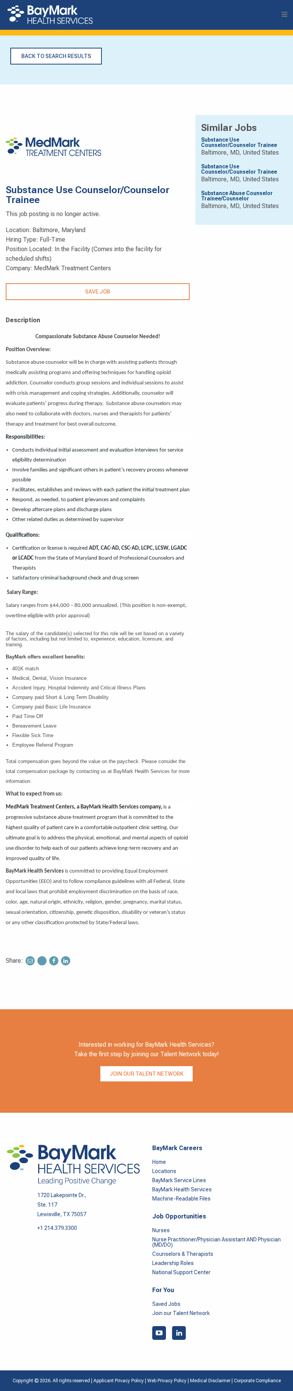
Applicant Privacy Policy (118, 1380)
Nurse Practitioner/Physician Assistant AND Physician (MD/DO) (216, 1242)
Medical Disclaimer (211, 1380)
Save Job (97, 292)
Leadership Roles (173, 1263)
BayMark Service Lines (179, 1180)
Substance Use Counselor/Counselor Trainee (239, 142)
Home (159, 1162)
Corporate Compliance (257, 1380)
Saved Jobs (166, 1304)
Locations (164, 1171)
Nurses (161, 1230)
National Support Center (181, 1272)
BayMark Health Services (182, 1189)
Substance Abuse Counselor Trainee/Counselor (237, 196)
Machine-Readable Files (181, 1199)
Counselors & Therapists (182, 1254)
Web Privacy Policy (167, 1380)
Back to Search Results (56, 56)
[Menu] (284, 14)
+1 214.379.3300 (57, 1228)
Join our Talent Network (146, 1074)
